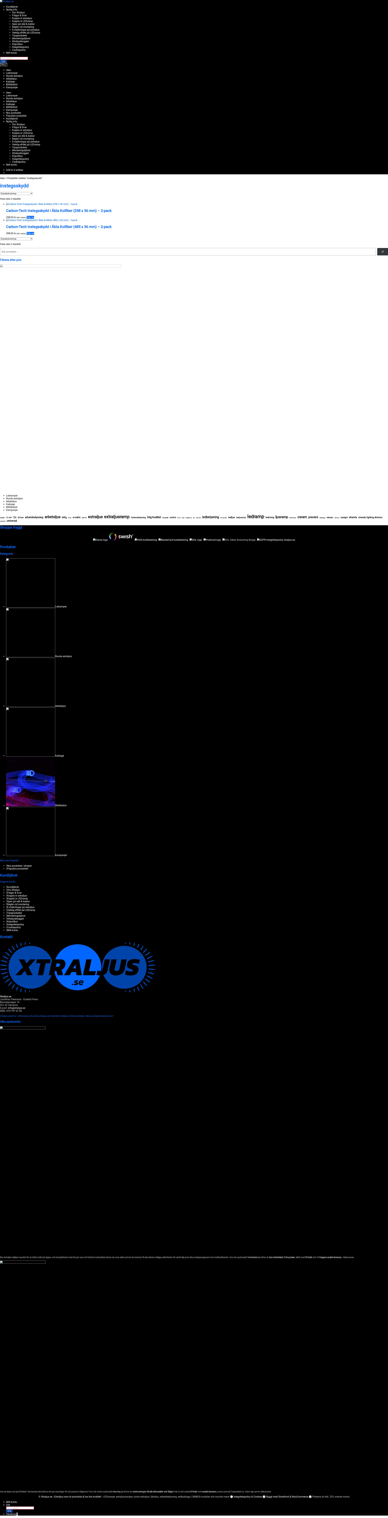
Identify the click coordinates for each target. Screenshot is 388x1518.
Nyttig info (11, 9)
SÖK (3, 61)
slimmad (336, 517)
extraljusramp (117, 516)
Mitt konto (11, 52)
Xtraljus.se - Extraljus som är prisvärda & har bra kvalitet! (71, 1496)
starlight (344, 517)
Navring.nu (118, 1491)
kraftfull (173, 517)
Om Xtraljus (18, 12)
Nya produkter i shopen (19, 865)
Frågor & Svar (19, 15)
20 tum (21, 517)
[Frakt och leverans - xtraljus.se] (195, 539)
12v (14, 517)
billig (64, 517)
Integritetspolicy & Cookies (248, 1496)
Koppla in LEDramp (22, 21)
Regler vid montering (23, 26)
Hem (8, 70)
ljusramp (281, 517)
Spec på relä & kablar (23, 24)
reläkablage (322, 517)
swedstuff (2, 521)
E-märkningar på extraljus (25, 29)
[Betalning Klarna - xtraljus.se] (100, 539)
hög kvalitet (154, 517)
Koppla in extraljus (22, 18)
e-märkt (76, 517)
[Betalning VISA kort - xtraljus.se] (145, 539)
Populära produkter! (17, 868)
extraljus (95, 516)
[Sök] (382, 251)
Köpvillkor (17, 44)
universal (12, 520)
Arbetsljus (11, 78)
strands (353, 517)
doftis (69, 517)
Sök (8, 1504)
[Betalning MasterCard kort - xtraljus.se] (173, 539)
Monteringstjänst (21, 38)
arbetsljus (52, 517)
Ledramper (12, 73)
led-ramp (198, 517)
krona (179, 517)
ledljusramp (241, 517)
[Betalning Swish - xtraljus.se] (121, 539)
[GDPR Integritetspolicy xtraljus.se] (276, 539)
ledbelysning (210, 517)
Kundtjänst (12, 6)
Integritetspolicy (20, 47)
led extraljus (223, 517)
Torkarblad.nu (253, 1257)
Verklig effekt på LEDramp (26, 32)
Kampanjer (12, 87)
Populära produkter (16, 115)
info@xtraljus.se (16, 1008)
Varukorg (12, 1514)
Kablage (10, 81)
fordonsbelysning (138, 517)
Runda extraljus (14, 75)
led (194, 517)
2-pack (2, 517)
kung (183, 517)
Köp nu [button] (30, 217)
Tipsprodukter (19, 35)
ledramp (255, 516)
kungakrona (189, 517)
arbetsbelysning (34, 517)
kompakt (165, 517)
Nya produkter (13, 112)
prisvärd (313, 517)
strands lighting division (370, 517)
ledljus (231, 517)
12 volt (9, 517)
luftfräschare (292, 517)
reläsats (330, 517)
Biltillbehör (11, 84)
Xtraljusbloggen (20, 41)
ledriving (270, 517)
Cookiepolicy (19, 50)
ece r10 (84, 517)
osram (302, 517)
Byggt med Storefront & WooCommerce (287, 1496)
